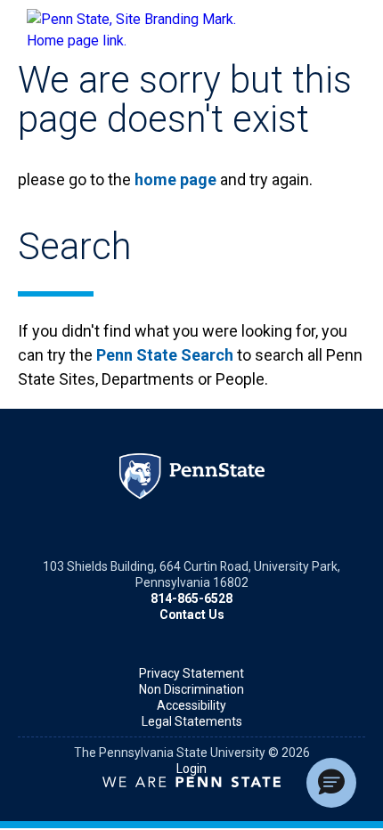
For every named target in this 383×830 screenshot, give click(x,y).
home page (175, 179)
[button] (331, 783)
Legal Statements (192, 721)
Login (191, 768)
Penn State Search (164, 355)
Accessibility (191, 705)
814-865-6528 (191, 598)
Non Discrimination (191, 689)
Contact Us (191, 614)
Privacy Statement (191, 673)
